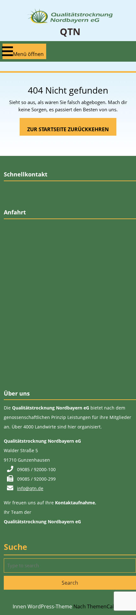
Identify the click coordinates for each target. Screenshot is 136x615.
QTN (70, 31)
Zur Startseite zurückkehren (71, 131)
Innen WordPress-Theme (42, 606)
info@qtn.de (30, 488)
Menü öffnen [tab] (28, 51)
